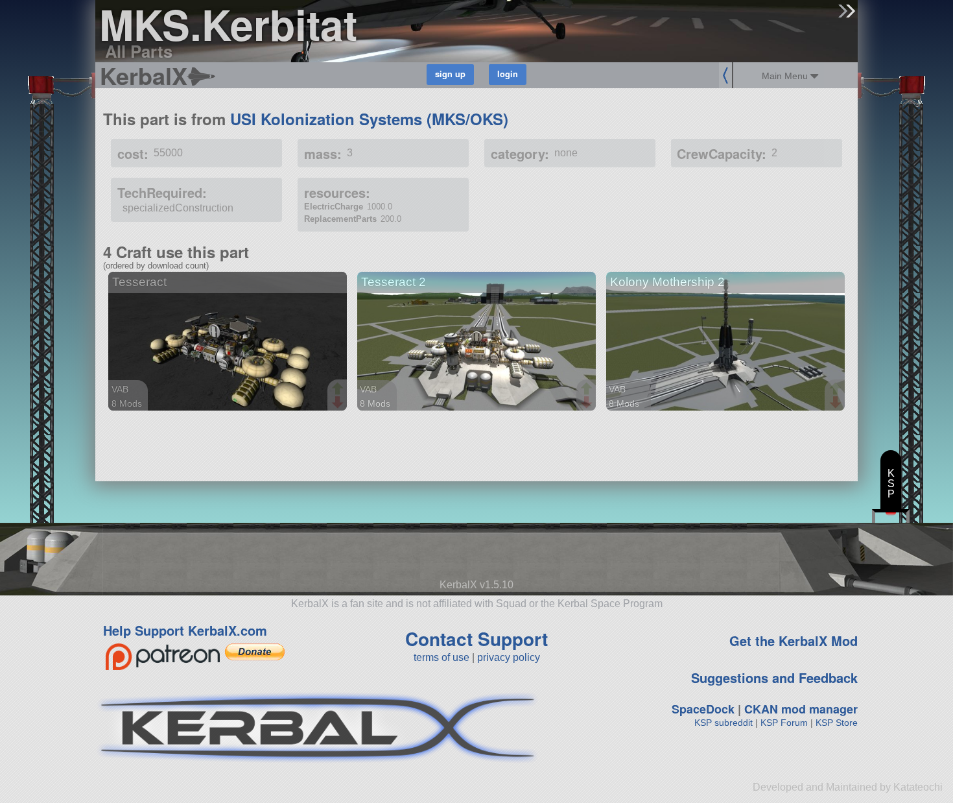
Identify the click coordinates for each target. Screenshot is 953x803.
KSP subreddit (723, 722)
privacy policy (508, 657)
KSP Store (837, 722)
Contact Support (476, 638)
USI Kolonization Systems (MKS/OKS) (369, 119)
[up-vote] (339, 389)
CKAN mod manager (801, 709)
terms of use (441, 657)
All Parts (138, 51)
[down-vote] (339, 402)
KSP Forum (784, 722)
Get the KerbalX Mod (793, 640)
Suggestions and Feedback (774, 677)
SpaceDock (703, 709)
